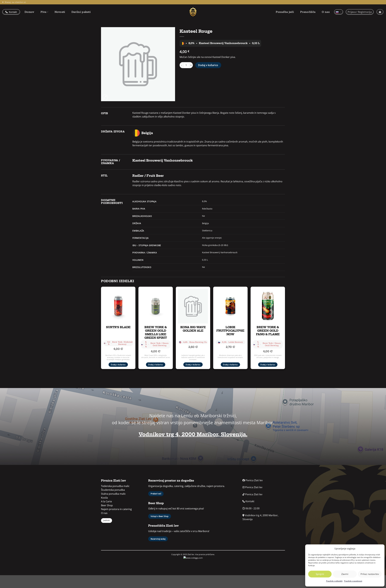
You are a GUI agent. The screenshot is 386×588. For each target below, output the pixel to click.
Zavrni (344, 573)
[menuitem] (338, 11)
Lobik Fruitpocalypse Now (230, 330)
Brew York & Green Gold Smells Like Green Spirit (155, 332)
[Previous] (101, 330)
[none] (338, 11)
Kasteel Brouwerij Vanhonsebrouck (219, 252)
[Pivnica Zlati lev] (193, 11)
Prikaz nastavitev (370, 573)
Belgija (205, 223)
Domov (29, 11)
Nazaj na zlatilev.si (15, 2)
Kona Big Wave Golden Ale (193, 328)
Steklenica (207, 230)
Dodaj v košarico (208, 65)
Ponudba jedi (285, 11)
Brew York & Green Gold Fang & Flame (268, 330)
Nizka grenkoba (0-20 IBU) (215, 245)
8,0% (204, 201)
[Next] (285, 330)
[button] (360, 12)
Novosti (60, 11)
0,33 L (205, 259)
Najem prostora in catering (116, 509)
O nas (326, 11)
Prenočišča (307, 11)
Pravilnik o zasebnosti (353, 581)
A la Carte (106, 501)
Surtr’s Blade (118, 327)
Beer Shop (107, 505)
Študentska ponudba (113, 489)
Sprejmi (320, 573)
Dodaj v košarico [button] (118, 364)
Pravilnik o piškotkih (334, 581)
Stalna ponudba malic (113, 493)
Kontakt (12, 11)
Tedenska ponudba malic (115, 486)
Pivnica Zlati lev (254, 480)
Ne (203, 215)
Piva (43, 11)
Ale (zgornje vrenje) (211, 237)
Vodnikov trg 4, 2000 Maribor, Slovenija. (193, 434)
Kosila (104, 497)
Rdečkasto (207, 208)
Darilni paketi (81, 11)
